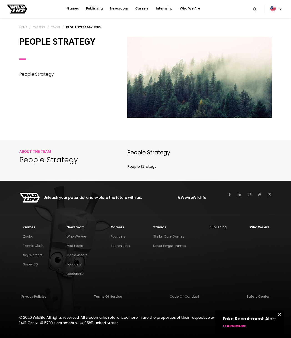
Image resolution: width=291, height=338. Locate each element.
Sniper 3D (30, 264)
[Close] (279, 314)
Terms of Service (108, 296)
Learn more (234, 325)
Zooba (28, 236)
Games (73, 8)
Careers (142, 8)
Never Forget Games (169, 245)
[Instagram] (249, 194)
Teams (55, 27)
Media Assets (77, 255)
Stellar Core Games (168, 236)
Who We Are (190, 8)
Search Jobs (120, 245)
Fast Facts (75, 245)
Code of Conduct (184, 296)
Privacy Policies (33, 296)
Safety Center (258, 296)
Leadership (75, 273)
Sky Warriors (32, 255)
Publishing (94, 8)
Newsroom (119, 8)
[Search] (254, 9)
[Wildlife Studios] (17, 8)
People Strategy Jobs (83, 27)
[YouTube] (259, 194)
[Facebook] (230, 194)
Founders (74, 264)
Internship (164, 8)
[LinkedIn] (239, 194)
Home (23, 27)
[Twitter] (270, 194)
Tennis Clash (33, 245)
